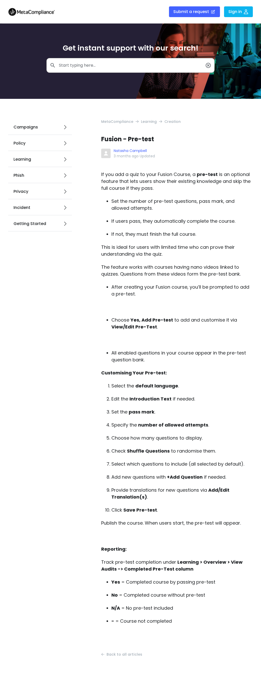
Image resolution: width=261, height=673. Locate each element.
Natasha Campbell (130, 150)
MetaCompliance (117, 121)
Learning (149, 121)
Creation (172, 121)
